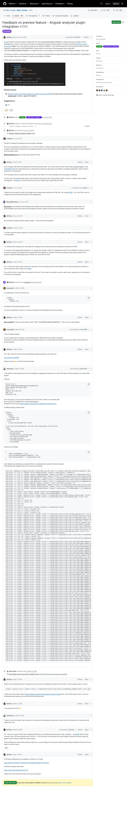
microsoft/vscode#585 (11, 357)
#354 (18, 180)
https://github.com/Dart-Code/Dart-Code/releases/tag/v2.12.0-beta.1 (26, 763)
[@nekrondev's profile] (4, 369)
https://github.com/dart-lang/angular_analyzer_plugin (43, 694)
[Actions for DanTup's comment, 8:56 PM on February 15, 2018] (91, 317)
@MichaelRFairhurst (11, 155)
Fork (106, 10)
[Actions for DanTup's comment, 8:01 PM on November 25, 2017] (91, 242)
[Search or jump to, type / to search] (101, 3)
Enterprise (59, 4)
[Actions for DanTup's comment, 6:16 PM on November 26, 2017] (91, 262)
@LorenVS (7, 206)
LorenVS (9, 138)
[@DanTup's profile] (4, 37)
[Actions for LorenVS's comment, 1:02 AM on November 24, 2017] (91, 228)
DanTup (8, 37)
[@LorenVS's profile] (4, 138)
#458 (29, 268)
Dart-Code (10, 10)
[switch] (6, 110)
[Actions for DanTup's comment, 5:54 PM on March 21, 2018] (91, 679)
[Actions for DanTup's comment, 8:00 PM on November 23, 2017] (91, 216)
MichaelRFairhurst (12, 202)
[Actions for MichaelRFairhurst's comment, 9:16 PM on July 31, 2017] (91, 202)
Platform (12, 4)
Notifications (93, 10)
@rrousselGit (8, 322)
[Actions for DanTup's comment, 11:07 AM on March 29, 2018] (91, 729)
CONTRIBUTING (9, 169)
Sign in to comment (65, 782)
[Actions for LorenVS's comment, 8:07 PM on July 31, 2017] (91, 187)
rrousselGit (9, 288)
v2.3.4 (6, 42)
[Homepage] (4, 3)
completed (27, 282)
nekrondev (9, 369)
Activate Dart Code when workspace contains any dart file (30, 94)
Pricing (70, 4)
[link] (10, 117)
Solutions (22, 4)
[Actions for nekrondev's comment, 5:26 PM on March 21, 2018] (91, 368)
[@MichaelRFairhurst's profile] (4, 202)
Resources (34, 4)
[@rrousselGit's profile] (4, 288)
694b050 (87, 126)
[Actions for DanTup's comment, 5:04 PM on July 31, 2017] (91, 162)
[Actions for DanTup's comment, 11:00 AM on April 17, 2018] (91, 754)
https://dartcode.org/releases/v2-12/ (16, 770)
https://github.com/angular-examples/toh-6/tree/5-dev (38, 404)
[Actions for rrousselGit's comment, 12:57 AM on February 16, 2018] (91, 329)
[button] (88, 298)
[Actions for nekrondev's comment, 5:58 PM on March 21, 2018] (91, 715)
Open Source (47, 4)
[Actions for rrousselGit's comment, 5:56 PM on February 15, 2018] (91, 288)
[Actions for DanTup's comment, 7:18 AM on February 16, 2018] (91, 349)
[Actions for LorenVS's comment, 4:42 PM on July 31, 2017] (91, 138)
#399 (71, 192)
